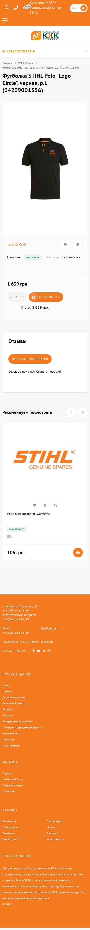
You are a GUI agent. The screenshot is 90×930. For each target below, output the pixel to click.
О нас (5, 685)
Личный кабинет (12, 779)
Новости (7, 691)
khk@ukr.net (49, 628)
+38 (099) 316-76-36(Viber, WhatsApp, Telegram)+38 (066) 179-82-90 (19, 615)
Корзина (7, 773)
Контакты (8, 739)
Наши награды (11, 745)
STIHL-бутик (25, 63)
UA (74, 8)
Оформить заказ (12, 785)
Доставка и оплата (13, 697)
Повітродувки (55, 821)
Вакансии (8, 709)
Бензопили (9, 821)
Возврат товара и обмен (17, 721)
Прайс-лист (9, 791)
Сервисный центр (13, 703)
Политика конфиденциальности (22, 727)
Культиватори (55, 839)
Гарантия (7, 715)
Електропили (10, 827)
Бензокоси (8, 833)
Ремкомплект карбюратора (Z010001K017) (29, 513)
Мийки (51, 827)
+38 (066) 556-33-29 (15, 632)
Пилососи (53, 833)
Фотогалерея (10, 733)
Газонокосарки (11, 839)
